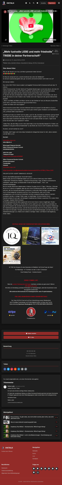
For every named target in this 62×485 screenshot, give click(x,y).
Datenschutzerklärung (7, 470)
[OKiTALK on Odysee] (41, 468)
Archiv (34, 453)
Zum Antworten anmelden (15, 402)
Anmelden (43, 3)
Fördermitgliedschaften (34, 302)
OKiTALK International (38, 63)
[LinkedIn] (18, 369)
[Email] (22, 369)
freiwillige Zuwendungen (19, 302)
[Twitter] (8, 369)
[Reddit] (15, 369)
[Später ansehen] (37, 3)
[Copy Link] (25, 369)
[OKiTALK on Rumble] (56, 468)
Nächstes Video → (55, 45)
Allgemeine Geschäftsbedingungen (11, 473)
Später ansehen (32, 333)
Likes (32, 337)
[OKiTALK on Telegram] (34, 468)
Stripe (43, 302)
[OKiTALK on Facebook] (37, 468)
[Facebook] (4, 369)
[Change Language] (26, 3)
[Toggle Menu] (58, 3)
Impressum (4, 468)
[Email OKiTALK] (37, 472)
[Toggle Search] (33, 3)
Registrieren (52, 3)
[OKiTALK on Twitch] (49, 468)
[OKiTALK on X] (34, 472)
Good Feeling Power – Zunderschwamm (31, 272)
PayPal (50, 302)
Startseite (35, 451)
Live (34, 456)
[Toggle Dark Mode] (29, 3)
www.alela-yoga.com (9, 140)
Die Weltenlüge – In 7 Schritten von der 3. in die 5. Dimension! (31, 269)
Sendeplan (35, 458)
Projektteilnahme (47, 291)
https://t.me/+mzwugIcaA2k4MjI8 (13, 156)
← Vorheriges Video (7, 45)
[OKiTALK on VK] (45, 468)
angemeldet (12, 379)
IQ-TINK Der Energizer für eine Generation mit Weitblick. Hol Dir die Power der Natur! (31, 267)
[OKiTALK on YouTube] (52, 468)
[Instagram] (11, 369)
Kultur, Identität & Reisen (14, 63)
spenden (13, 315)
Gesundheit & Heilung (26, 63)
